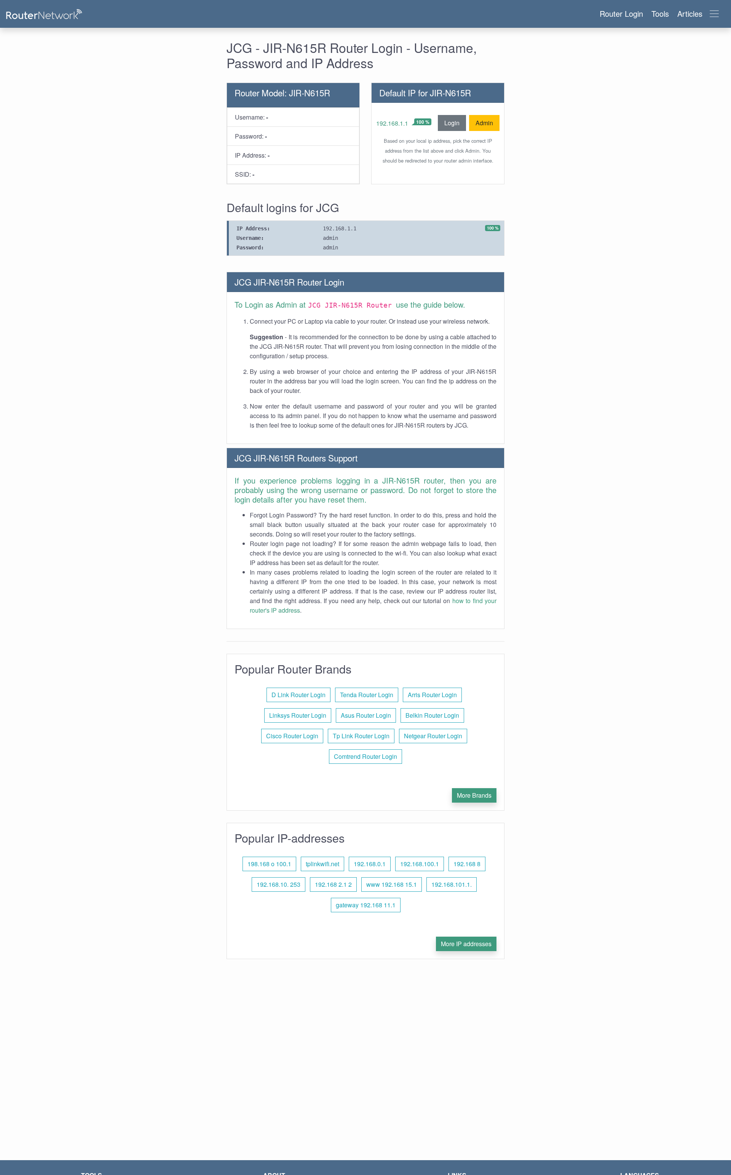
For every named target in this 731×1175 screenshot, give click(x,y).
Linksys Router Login (297, 715)
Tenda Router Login (366, 694)
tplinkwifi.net (322, 863)
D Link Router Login (298, 694)
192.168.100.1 (419, 863)
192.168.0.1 (370, 863)
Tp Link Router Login (361, 735)
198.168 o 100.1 (269, 863)
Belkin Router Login (432, 715)
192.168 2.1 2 (333, 884)
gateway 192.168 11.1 (366, 904)
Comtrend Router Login (365, 756)
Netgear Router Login (433, 735)
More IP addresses (466, 943)
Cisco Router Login (292, 735)
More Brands (474, 795)
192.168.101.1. (451, 884)
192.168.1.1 (392, 123)
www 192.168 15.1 (391, 884)
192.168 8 (466, 863)
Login (452, 122)
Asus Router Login (366, 715)
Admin (484, 122)
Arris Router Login (432, 694)
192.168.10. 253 (278, 884)
